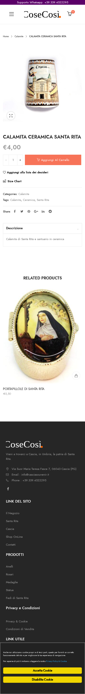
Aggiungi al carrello (55, 160)
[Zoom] (11, 116)
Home (6, 36)
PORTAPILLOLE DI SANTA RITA (23, 389)
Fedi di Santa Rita (17, 598)
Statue (10, 590)
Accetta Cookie (42, 670)
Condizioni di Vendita (20, 629)
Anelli (9, 566)
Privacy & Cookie (17, 621)
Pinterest (29, 211)
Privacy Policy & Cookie (56, 661)
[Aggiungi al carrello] (76, 375)
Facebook (15, 211)
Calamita (15, 200)
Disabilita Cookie (42, 679)
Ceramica (29, 200)
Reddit (50, 211)
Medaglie (12, 582)
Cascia (10, 529)
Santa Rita (43, 200)
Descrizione (14, 228)
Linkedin (43, 211)
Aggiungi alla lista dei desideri (27, 172)
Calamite (19, 36)
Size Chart (14, 181)
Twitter (22, 211)
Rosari (9, 574)
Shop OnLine (14, 537)
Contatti (11, 545)
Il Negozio (12, 513)
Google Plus (36, 211)
